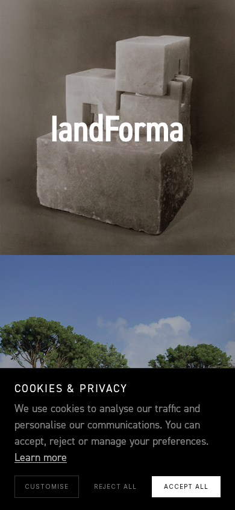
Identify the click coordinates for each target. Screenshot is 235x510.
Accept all (186, 486)
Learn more (40, 458)
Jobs (154, 229)
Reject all (115, 486)
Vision (51, 213)
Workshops (172, 213)
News (118, 229)
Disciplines (106, 213)
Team (81, 229)
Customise (47, 486)
